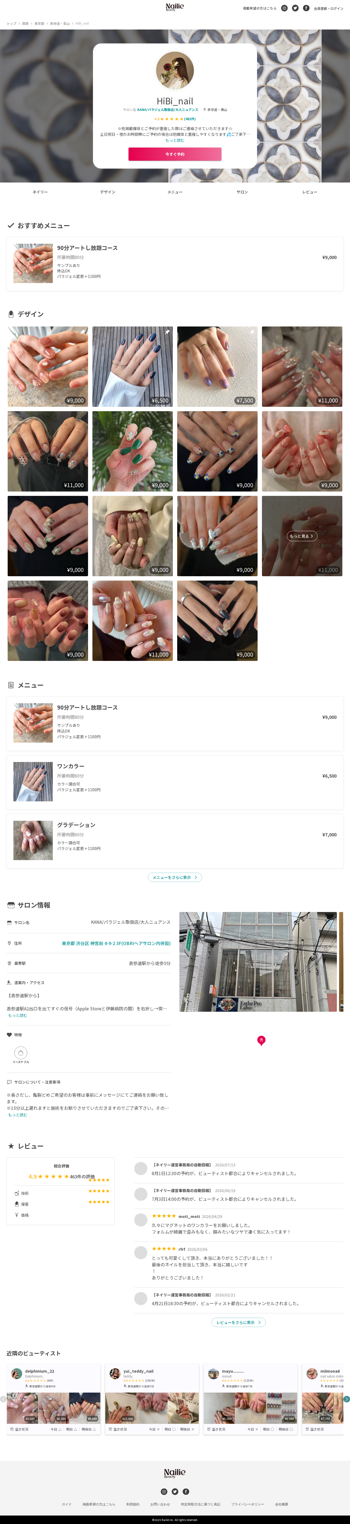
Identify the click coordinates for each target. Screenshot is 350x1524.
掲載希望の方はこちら (260, 8)
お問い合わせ (160, 1504)
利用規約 (132, 1504)
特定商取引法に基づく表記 (200, 1504)
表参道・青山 (60, 23)
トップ (11, 23)
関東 (25, 23)
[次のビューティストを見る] (346, 1399)
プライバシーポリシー (247, 1504)
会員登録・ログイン (328, 8)
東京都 (39, 23)
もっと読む (175, 140)
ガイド (67, 1504)
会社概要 (281, 1504)
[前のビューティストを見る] (3, 1399)
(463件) (190, 118)
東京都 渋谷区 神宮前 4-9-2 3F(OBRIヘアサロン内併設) (116, 943)
